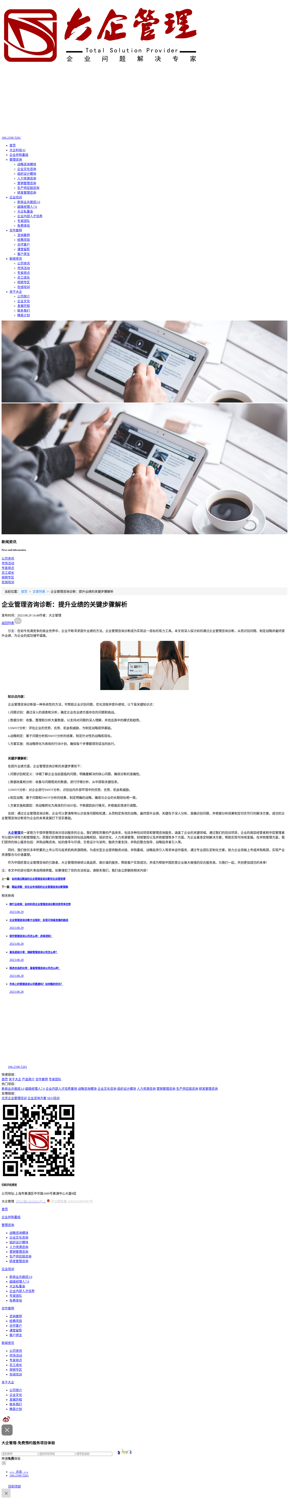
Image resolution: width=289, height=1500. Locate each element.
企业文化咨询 (26, 169)
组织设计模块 (26, 173)
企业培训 (15, 197)
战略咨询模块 (26, 164)
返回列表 (8, 623)
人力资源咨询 (26, 178)
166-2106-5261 (11, 137)
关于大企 (15, 291)
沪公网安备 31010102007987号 (72, 1201)
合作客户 (23, 244)
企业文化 (23, 301)
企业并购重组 (18, 155)
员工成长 (23, 277)
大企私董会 (25, 211)
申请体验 (11, 1458)
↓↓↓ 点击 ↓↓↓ (18, 1471)
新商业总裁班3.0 (28, 202)
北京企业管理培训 (14, 1098)
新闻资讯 (15, 258)
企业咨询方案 (37, 1098)
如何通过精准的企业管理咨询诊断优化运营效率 (38, 878)
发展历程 (23, 306)
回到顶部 (14, 1486)
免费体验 (23, 225)
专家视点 (23, 273)
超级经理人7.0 (27, 206)
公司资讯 (23, 263)
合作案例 (15, 230)
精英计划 (23, 315)
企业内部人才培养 (29, 216)
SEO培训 (53, 1098)
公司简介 (23, 296)
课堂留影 (23, 249)
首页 (12, 145)
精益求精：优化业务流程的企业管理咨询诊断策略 (40, 886)
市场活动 (23, 268)
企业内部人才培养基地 (61, 1088)
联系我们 (23, 310)
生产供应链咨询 (28, 188)
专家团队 (23, 221)
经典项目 (23, 239)
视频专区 (23, 282)
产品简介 (28, 1079)
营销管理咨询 (26, 183)
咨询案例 (23, 235)
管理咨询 (15, 159)
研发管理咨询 (26, 192)
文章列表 (39, 591)
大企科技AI (17, 150)
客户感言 (23, 254)
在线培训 (23, 287)
